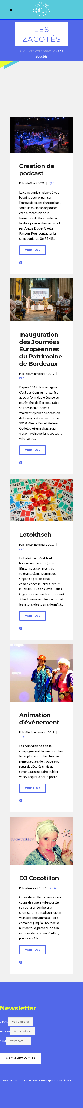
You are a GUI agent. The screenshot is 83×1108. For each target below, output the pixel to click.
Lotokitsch (35, 534)
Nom (3, 1041)
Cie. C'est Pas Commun (37, 51)
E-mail (4, 1021)
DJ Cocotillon (39, 878)
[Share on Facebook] (20, 262)
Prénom (5, 1031)
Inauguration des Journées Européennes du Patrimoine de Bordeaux (40, 349)
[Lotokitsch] (41, 500)
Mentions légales (61, 1080)
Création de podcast (36, 169)
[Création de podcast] (41, 135)
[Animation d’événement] (41, 673)
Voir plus (32, 250)
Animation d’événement (39, 718)
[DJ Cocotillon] (41, 841)
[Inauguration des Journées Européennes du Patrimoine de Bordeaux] (41, 299)
